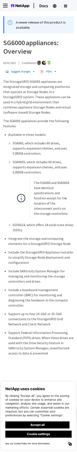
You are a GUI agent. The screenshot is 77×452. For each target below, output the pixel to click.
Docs (43, 5)
